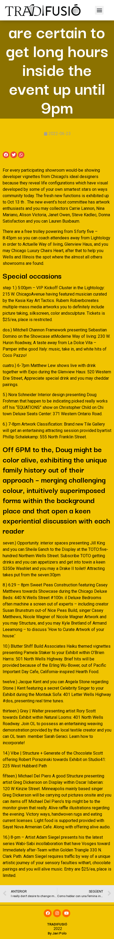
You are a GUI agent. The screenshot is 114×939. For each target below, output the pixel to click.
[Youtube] (66, 913)
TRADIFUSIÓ (57, 924)
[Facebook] (48, 913)
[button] (99, 10)
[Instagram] (57, 913)
